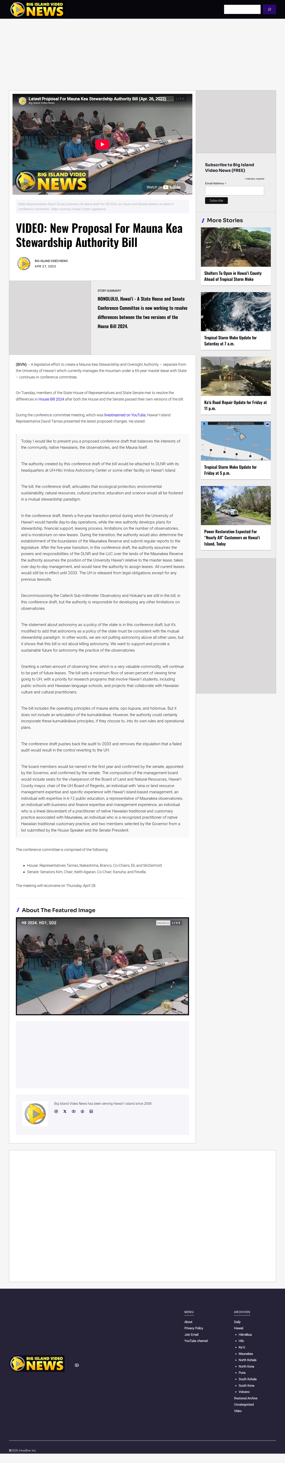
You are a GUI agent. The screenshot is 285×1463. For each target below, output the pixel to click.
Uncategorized (244, 1404)
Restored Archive (245, 1398)
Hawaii (238, 1328)
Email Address (215, 183)
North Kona (246, 1366)
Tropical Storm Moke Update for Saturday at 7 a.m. (230, 340)
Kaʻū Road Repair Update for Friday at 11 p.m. (235, 405)
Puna (242, 1373)
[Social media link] (56, 1111)
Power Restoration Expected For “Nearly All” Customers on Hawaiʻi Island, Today (232, 537)
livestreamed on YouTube (125, 415)
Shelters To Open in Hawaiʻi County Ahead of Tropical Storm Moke (233, 276)
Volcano (244, 1392)
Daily (237, 1322)
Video (238, 1411)
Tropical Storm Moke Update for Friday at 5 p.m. (230, 470)
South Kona (246, 1385)
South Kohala (248, 1379)
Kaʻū (242, 1347)
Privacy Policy (193, 1328)
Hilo (241, 1341)
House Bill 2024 (51, 399)
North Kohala (247, 1360)
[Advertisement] (142, 54)
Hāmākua (245, 1335)
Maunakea (246, 1354)
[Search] (269, 9)
